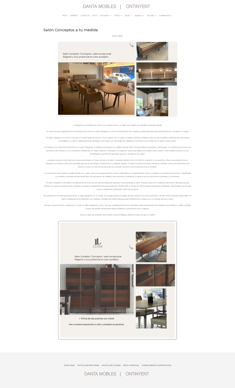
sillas (127, 16)
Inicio (65, 16)
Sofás (117, 16)
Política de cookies (111, 365)
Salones (150, 16)
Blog (95, 16)
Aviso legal (69, 365)
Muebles (138, 16)
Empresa (74, 16)
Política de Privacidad (88, 365)
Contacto (85, 16)
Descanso (104, 16)
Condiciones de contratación (156, 365)
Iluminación (164, 16)
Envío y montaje (131, 365)
